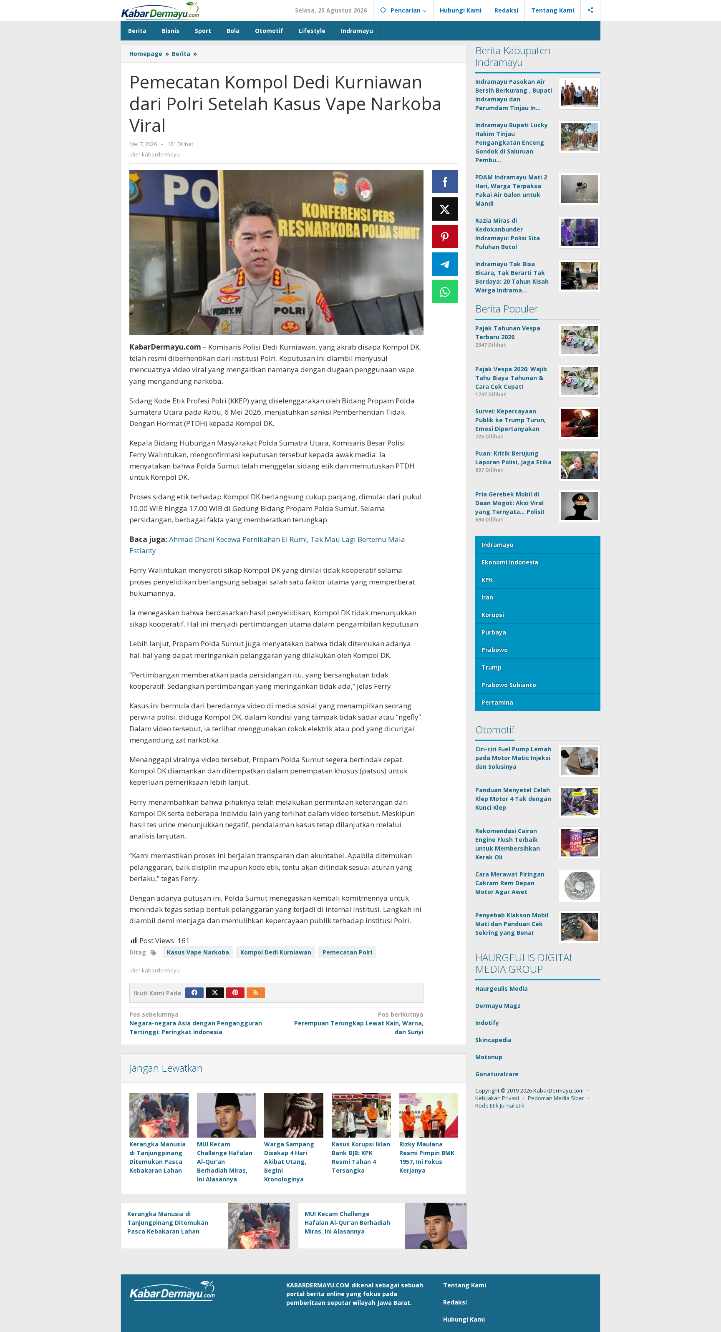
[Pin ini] (445, 236)
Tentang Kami (464, 1285)
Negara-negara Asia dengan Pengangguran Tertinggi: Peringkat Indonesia (195, 1023)
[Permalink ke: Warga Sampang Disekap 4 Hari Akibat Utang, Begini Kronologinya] (293, 1115)
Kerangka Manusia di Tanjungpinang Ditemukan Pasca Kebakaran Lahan (167, 1222)
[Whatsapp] (445, 291)
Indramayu (498, 545)
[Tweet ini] (445, 209)
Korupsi (493, 615)
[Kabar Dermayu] (164, 10)
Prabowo (495, 650)
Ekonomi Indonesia (510, 562)
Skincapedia (493, 1040)
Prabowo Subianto (509, 685)
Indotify (487, 1023)
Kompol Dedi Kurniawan (275, 952)
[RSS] (256, 992)
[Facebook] (194, 992)
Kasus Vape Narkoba (198, 952)
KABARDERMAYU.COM (318, 1285)
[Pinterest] (235, 992)
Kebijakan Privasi (497, 1098)
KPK (487, 580)
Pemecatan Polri (347, 952)
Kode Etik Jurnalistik (499, 1105)
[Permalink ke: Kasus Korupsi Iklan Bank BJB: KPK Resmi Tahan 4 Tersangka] (361, 1115)
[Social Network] (590, 10)
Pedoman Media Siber (556, 1098)
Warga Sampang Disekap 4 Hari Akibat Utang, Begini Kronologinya (289, 1161)
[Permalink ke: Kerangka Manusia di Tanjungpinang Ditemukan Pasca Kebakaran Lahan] (159, 1115)
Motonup (488, 1057)
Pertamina (497, 702)
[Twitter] (215, 992)
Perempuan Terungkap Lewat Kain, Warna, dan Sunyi (358, 1023)
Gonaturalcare (497, 1074)
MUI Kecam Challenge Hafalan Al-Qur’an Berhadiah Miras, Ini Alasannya (224, 1161)
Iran (487, 597)
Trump (492, 667)
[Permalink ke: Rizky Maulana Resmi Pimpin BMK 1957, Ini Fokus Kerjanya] (429, 1115)
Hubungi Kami (464, 1319)
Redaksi (455, 1302)
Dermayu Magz (498, 1006)
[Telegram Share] (445, 264)
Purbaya (494, 632)
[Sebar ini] (445, 181)
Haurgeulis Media (501, 988)
